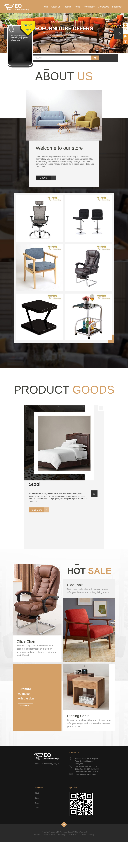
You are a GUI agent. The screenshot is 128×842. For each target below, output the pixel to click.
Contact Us (103, 7)
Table (37, 803)
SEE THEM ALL (25, 706)
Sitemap (91, 835)
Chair (37, 793)
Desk (37, 808)
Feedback (117, 7)
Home (45, 7)
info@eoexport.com (88, 774)
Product (67, 7)
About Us (55, 7)
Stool (35, 484)
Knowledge (89, 7)
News (77, 7)
